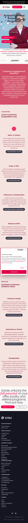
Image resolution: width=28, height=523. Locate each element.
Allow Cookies (14, 271)
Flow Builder (3, 435)
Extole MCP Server (5, 433)
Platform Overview (5, 426)
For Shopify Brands (5, 482)
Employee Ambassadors (6, 449)
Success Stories (4, 494)
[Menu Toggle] (24, 7)
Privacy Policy (19, 261)
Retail (2, 468)
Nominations (4, 457)
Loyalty (3, 455)
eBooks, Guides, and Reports (7, 492)
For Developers (4, 477)
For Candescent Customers (7, 480)
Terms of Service (5, 262)
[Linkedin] (12, 513)
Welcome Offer (4, 452)
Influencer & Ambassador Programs (9, 447)
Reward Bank (4, 438)
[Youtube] (15, 513)
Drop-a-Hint (4, 450)
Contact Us (3, 506)
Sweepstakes (4, 459)
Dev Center (3, 487)
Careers (3, 501)
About (2, 500)
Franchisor (3, 471)
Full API (2, 436)
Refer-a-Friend (4, 445)
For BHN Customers (5, 479)
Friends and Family (5, 454)
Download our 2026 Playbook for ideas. (16, 2)
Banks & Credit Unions (6, 463)
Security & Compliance (6, 503)
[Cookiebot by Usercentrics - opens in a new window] (17, 250)
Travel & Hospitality (5, 470)
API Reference (4, 489)
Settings (22, 267)
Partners (3, 505)
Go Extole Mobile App (5, 440)
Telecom (3, 466)
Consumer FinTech (5, 465)
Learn (2, 491)
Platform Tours (4, 428)
